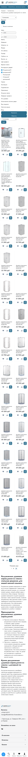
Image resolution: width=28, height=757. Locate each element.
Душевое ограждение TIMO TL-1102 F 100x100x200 (6, 520)
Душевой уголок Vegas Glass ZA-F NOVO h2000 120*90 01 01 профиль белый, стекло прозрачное (6, 143)
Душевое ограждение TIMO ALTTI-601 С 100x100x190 (6, 351)
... (17, 10)
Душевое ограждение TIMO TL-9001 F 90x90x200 (6, 436)
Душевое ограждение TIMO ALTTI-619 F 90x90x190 (21, 175)
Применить (14, 113)
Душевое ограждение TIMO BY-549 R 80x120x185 (21, 351)
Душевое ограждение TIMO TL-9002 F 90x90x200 (6, 408)
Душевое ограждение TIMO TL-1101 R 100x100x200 (21, 520)
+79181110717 (5, 712)
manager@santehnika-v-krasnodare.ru (11, 715)
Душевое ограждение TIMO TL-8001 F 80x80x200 (6, 492)
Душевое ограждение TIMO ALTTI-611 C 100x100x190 (6, 267)
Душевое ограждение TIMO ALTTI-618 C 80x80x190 (6, 238)
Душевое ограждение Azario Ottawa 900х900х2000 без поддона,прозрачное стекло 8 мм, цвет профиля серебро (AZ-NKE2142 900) (21, 144)
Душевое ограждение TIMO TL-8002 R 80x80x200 (21, 436)
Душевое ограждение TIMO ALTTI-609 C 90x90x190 (6, 295)
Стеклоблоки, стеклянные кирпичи (17, 7)
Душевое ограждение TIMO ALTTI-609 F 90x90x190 (21, 267)
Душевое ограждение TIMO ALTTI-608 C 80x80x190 (6, 323)
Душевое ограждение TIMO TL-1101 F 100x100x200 (6, 548)
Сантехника (4, 7)
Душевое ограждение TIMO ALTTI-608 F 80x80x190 (21, 295)
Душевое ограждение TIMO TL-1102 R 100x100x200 (21, 492)
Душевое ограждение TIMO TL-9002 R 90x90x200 (21, 379)
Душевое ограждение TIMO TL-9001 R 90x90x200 (21, 408)
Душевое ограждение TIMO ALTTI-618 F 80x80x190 (21, 210)
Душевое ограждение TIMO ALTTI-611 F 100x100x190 (21, 238)
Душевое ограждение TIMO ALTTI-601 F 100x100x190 (21, 323)
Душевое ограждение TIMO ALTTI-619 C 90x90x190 (6, 210)
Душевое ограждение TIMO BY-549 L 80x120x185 (6, 379)
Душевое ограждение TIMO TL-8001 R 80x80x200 (21, 464)
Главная (3, 11)
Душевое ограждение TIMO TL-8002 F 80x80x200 (6, 464)
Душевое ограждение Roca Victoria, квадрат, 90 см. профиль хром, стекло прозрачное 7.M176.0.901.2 (21, 550)
